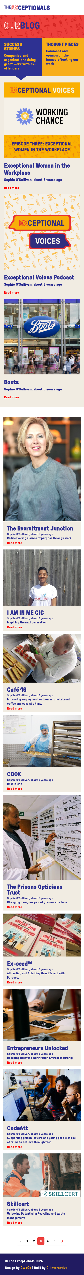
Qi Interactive (56, 1267)
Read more (11, 187)
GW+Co (26, 1267)
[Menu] (76, 8)
